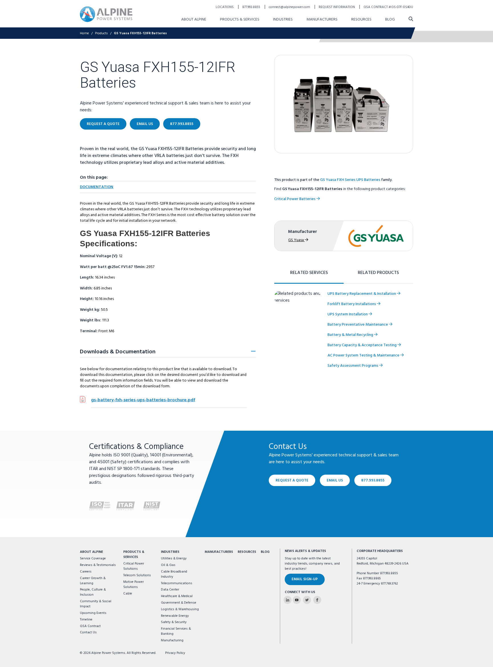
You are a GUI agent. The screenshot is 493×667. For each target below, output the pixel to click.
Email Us (145, 124)
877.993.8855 (251, 7)
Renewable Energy (175, 616)
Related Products (378, 272)
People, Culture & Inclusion (93, 592)
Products (101, 33)
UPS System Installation (348, 314)
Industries (283, 19)
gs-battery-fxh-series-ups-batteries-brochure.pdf (143, 400)
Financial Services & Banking (176, 631)
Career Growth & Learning (93, 580)
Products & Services (239, 19)
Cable (127, 594)
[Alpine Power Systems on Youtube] (297, 600)
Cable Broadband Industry (174, 574)
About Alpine (193, 19)
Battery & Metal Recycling (351, 335)
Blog (390, 19)
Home (84, 33)
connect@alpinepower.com (290, 7)
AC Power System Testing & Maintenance (364, 355)
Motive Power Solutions (133, 584)
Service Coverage (93, 558)
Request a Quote (103, 124)
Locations (225, 7)
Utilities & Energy (174, 558)
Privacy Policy (175, 653)
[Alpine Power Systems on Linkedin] (288, 600)
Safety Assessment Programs (353, 365)
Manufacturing (172, 640)
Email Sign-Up (305, 579)
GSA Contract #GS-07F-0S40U (388, 7)
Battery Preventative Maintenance (358, 324)
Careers (86, 572)
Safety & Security (174, 622)
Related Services (309, 272)
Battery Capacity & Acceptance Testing (362, 345)
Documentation (96, 187)
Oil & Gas (168, 565)
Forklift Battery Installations (352, 304)
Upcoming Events (93, 613)
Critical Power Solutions (133, 566)
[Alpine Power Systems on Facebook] (317, 600)
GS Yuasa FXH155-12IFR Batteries (140, 33)
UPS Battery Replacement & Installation (362, 294)
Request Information (337, 7)
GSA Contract (90, 626)
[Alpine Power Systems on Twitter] (307, 600)
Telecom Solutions (137, 575)
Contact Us (88, 632)
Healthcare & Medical (177, 596)
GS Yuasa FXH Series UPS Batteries (350, 180)
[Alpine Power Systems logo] (106, 14)
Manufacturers (322, 19)
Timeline (86, 619)
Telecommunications (176, 583)
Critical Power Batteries (295, 199)
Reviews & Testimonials (98, 565)
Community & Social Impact (95, 604)
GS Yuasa (296, 240)
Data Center (170, 590)
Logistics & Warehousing (180, 609)
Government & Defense (178, 603)
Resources (361, 19)
